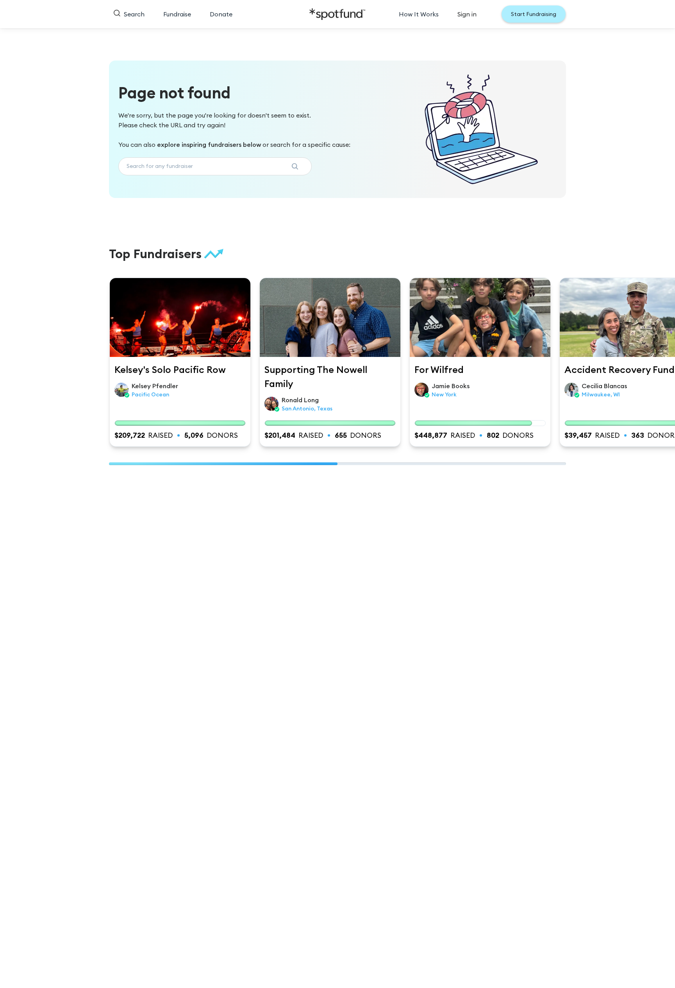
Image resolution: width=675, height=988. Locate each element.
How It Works (419, 14)
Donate (221, 14)
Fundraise (177, 14)
